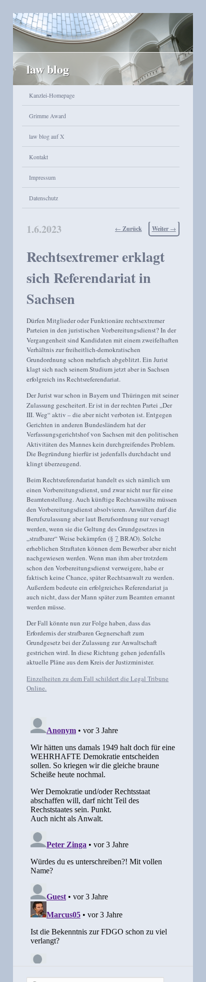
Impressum (42, 177)
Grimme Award (47, 116)
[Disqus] (102, 838)
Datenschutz (43, 198)
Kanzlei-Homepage (51, 95)
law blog (47, 69)
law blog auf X (46, 136)
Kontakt (38, 157)
